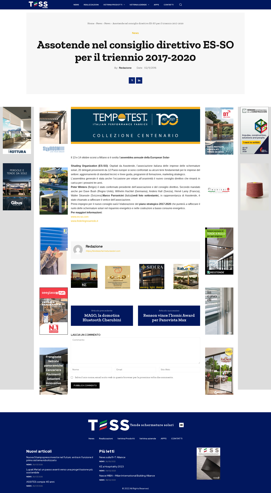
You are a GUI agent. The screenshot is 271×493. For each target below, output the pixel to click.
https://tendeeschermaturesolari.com (103, 251)
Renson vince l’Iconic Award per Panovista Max (169, 317)
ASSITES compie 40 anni (40, 481)
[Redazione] (78, 249)
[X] (132, 80)
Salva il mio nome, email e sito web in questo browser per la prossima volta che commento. (124, 377)
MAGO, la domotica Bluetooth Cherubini (102, 317)
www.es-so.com (79, 216)
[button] (180, 4)
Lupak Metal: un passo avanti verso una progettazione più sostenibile (59, 471)
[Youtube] (181, 425)
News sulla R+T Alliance (112, 457)
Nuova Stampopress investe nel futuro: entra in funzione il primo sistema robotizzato (59, 459)
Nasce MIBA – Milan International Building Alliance (127, 475)
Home (91, 23)
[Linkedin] (139, 80)
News (99, 23)
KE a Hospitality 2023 (111, 466)
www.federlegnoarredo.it (84, 221)
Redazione (125, 67)
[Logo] (38, 4)
